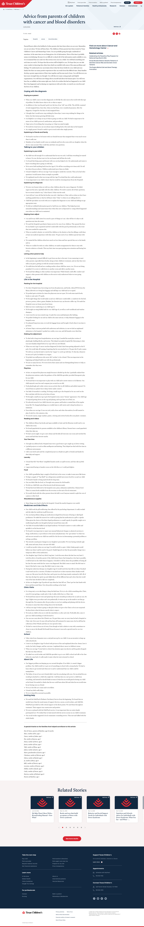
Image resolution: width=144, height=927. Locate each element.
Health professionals (99, 6)
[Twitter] (102, 898)
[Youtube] (105, 898)
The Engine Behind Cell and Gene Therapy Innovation (103, 68)
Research (113, 6)
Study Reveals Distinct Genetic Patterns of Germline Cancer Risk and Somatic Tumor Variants (103, 62)
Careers (122, 6)
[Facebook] (94, 898)
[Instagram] (98, 898)
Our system (69, 6)
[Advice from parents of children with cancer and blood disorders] (16, 4)
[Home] (3, 9)
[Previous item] (59, 827)
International (132, 6)
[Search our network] (141, 6)
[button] (119, 34)
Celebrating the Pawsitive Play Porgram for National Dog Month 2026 (103, 57)
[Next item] (84, 827)
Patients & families (82, 6)
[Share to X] (117, 34)
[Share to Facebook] (114, 34)
